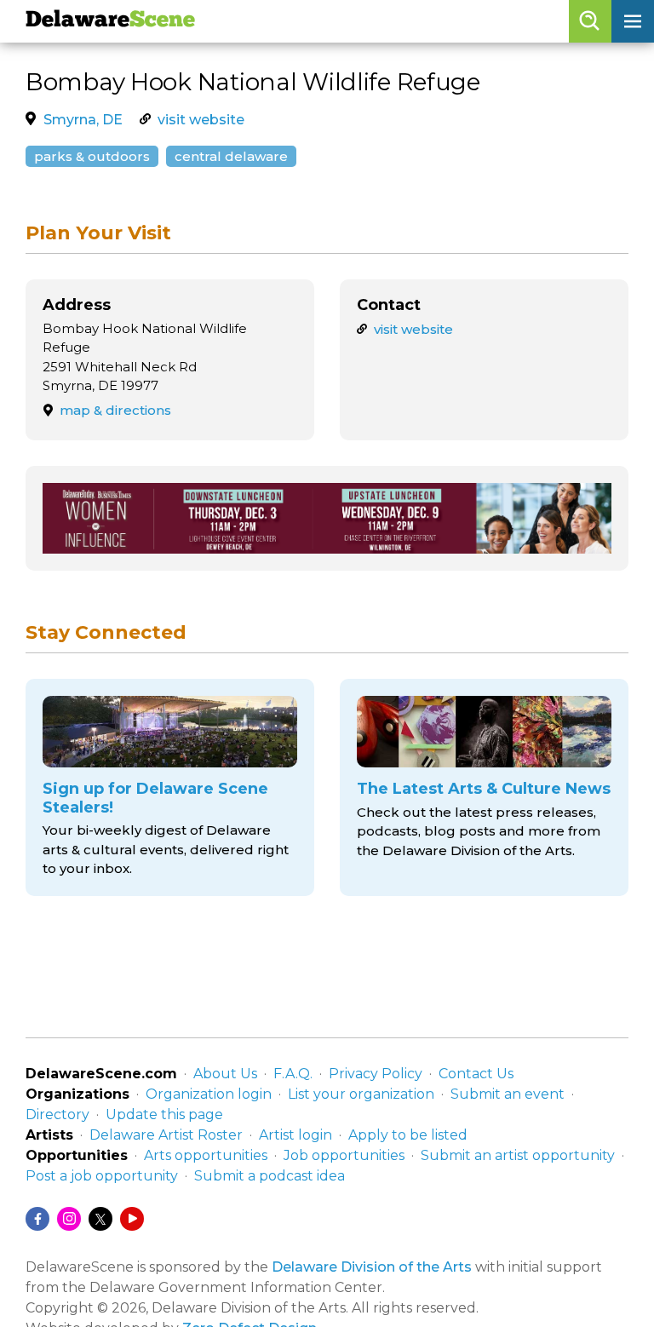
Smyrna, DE (83, 120)
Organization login (209, 1094)
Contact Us (476, 1074)
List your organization (361, 1094)
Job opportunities (344, 1155)
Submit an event (507, 1094)
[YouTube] (132, 1219)
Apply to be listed (408, 1135)
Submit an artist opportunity (518, 1155)
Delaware (110, 20)
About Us (225, 1074)
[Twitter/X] (100, 1219)
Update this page (164, 1114)
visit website (201, 120)
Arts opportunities (205, 1155)
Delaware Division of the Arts (372, 1267)
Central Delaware (231, 156)
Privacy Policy (375, 1074)
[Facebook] (37, 1219)
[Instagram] (69, 1219)
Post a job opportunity (102, 1176)
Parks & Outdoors (92, 156)
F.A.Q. (293, 1074)
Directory (57, 1114)
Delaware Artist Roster (166, 1135)
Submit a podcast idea (269, 1176)
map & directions (115, 410)
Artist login (295, 1135)
